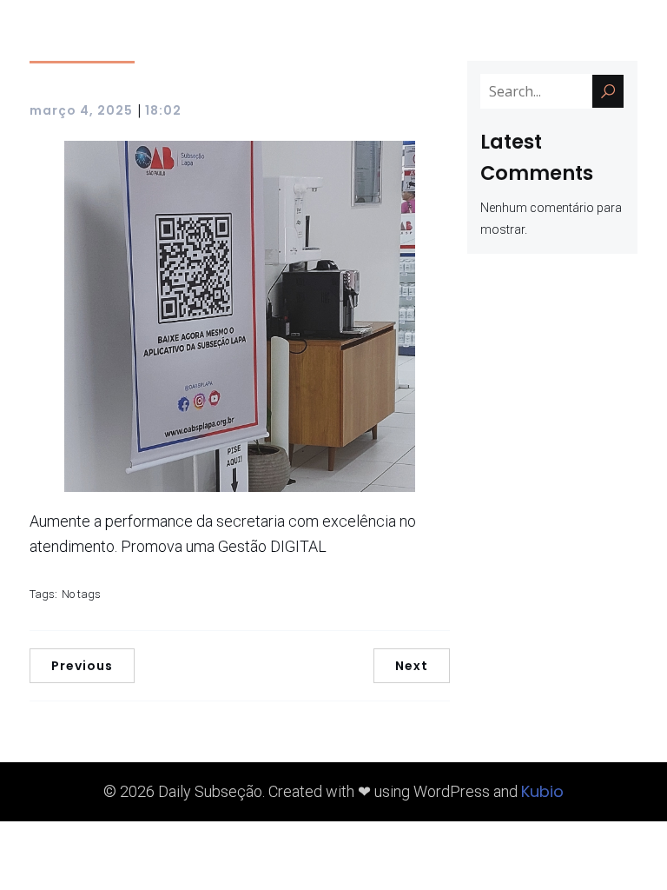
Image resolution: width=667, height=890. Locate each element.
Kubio (542, 791)
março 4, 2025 (81, 110)
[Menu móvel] (631, 39)
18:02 (163, 110)
